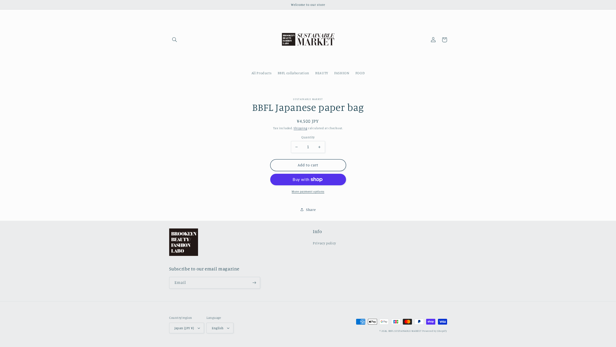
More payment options (308, 191)
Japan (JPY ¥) (184, 328)
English (217, 328)
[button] (174, 39)
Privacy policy (324, 243)
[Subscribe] (254, 283)
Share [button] (311, 209)
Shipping (300, 128)
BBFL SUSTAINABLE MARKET (405, 330)
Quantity (307, 137)
